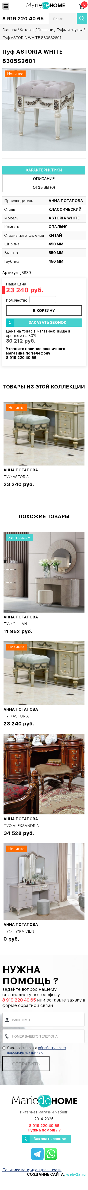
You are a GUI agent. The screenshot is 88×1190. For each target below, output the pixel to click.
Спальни (45, 30)
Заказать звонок (47, 322)
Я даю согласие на (36, 1050)
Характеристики (44, 170)
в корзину (44, 310)
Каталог (27, 30)
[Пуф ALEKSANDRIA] (44, 774)
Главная (9, 30)
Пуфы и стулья (69, 30)
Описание (44, 179)
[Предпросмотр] (44, 109)
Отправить (26, 1064)
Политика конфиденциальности (31, 1170)
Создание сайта (45, 1174)
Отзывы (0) (44, 187)
